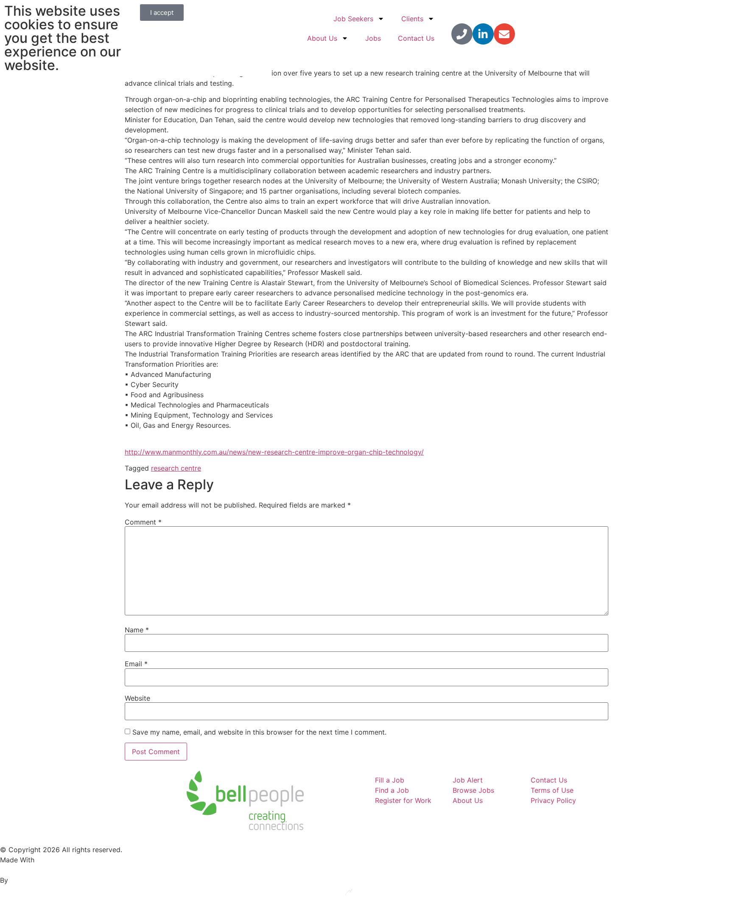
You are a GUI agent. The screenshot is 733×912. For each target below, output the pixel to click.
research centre (176, 468)
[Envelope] (504, 34)
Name (137, 629)
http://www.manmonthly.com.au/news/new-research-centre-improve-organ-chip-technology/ (274, 452)
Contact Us (416, 38)
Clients (412, 18)
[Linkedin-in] (483, 34)
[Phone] (462, 34)
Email (136, 663)
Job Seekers (353, 18)
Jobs (373, 38)
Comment (143, 522)
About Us (322, 38)
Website (137, 698)
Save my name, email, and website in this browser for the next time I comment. (259, 732)
